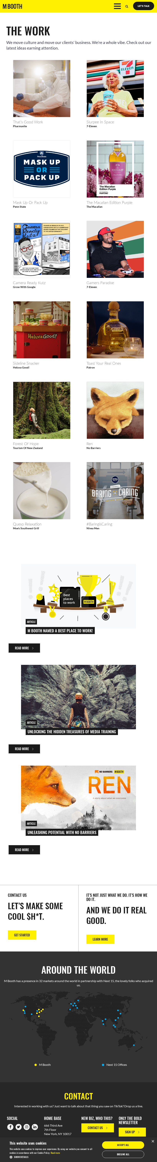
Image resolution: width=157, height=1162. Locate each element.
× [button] (152, 1141)
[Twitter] (18, 1127)
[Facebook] (10, 1127)
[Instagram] (26, 1127)
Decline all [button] (123, 1154)
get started (22, 935)
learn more (100, 939)
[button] (54, 1157)
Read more (55, 1152)
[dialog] (78, 1149)
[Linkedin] (34, 1127)
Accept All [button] (123, 1145)
